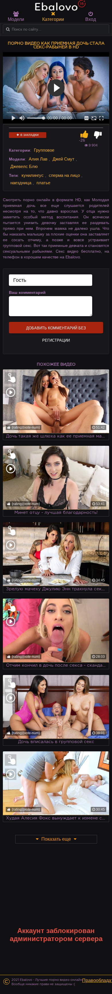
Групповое (44, 150)
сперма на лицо (64, 175)
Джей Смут (63, 159)
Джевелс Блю (24, 166)
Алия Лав (38, 159)
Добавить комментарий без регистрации (56, 329)
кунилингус (33, 175)
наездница (20, 182)
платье (43, 182)
